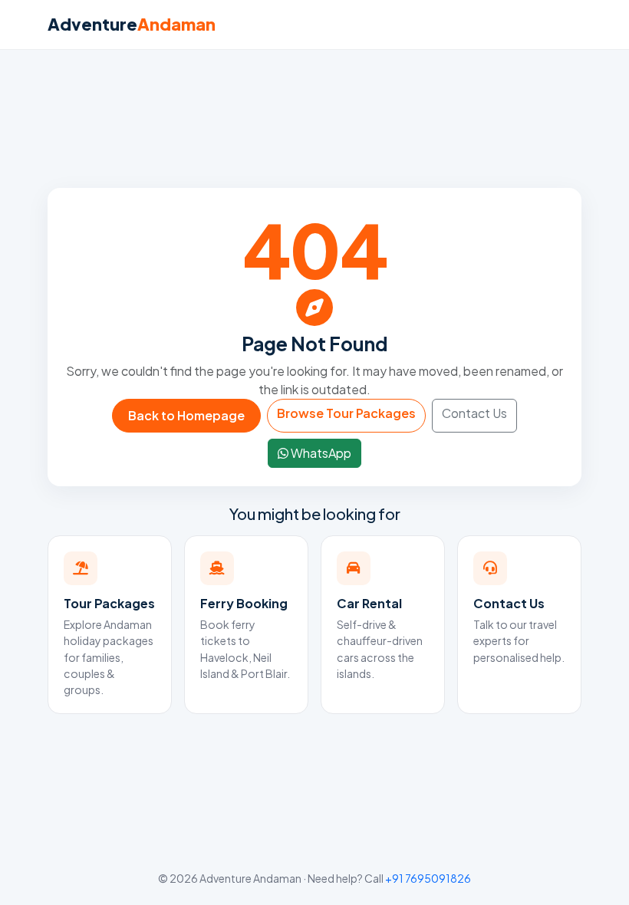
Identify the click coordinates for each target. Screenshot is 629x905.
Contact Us (474, 413)
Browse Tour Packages (346, 413)
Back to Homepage (186, 415)
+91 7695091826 (428, 878)
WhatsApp (319, 453)
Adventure (132, 24)
